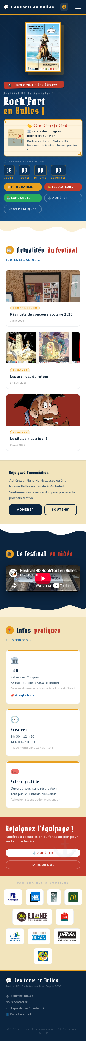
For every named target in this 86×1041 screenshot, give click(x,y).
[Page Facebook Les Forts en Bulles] (64, 7)
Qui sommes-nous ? (19, 996)
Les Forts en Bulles (29, 7)
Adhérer (25, 510)
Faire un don (43, 865)
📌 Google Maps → (25, 695)
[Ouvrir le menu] (78, 6)
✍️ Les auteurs (60, 187)
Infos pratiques (21, 209)
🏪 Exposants (19, 198)
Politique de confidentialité (25, 1008)
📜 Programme (20, 187)
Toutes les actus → (23, 260)
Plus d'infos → (19, 640)
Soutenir (61, 510)
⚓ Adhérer (58, 198)
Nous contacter (16, 1002)
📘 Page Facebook (19, 1014)
